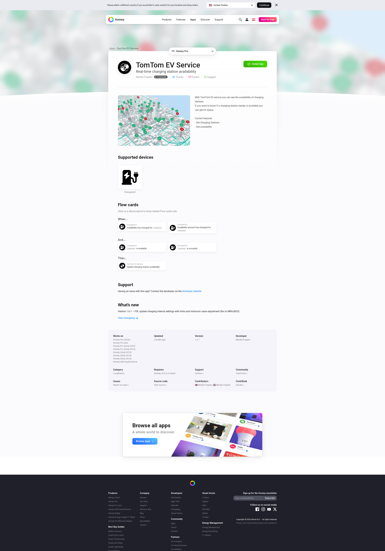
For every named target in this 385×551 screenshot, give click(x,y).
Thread (205, 517)
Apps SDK (175, 501)
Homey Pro (113, 501)
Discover (205, 19)
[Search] (240, 19)
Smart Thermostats (116, 539)
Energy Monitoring (209, 531)
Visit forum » (242, 373)
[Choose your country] (253, 19)
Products (166, 19)
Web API (174, 505)
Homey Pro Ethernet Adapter (120, 521)
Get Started (176, 497)
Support (219, 19)
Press (142, 517)
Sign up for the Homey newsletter (260, 493)
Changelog (175, 509)
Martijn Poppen (243, 339)
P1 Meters (206, 535)
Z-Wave (205, 497)
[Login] (247, 19)
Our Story (144, 501)
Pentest (174, 531)
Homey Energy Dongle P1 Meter (121, 517)
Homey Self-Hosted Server (119, 509)
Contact (143, 525)
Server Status (176, 513)
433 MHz (206, 509)
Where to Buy (145, 509)
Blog (142, 513)
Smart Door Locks (116, 535)
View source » (160, 385)
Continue (264, 5)
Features (180, 19)
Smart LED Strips (115, 543)
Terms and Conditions (268, 523)
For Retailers (176, 549)
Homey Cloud (114, 497)
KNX (204, 505)
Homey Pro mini (115, 505)
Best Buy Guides (116, 526)
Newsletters (145, 521)
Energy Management (211, 527)
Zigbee (205, 501)
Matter (205, 513)
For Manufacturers (179, 545)
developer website (191, 291)
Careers (143, 497)
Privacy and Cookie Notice (246, 523)
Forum (173, 527)
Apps (193, 19)
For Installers (176, 541)
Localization (119, 373)
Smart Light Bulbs (115, 547)
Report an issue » (121, 385)
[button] (230, 5)
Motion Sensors (115, 531)
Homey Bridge (114, 513)
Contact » (199, 373)
